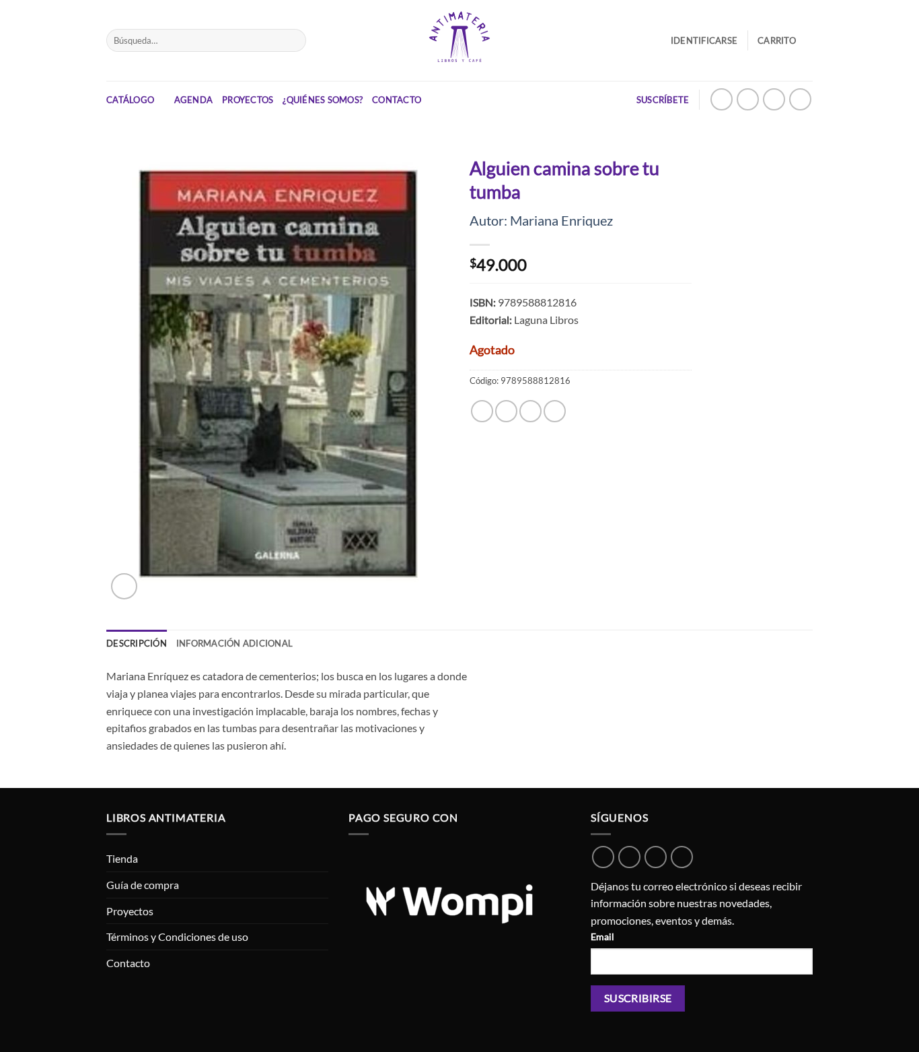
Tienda (122, 858)
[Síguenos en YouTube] (800, 99)
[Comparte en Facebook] (482, 411)
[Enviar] (293, 40)
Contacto (396, 99)
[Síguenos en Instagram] (748, 99)
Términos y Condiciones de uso (177, 936)
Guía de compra (142, 884)
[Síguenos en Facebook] (774, 99)
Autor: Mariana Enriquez (541, 220)
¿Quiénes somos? (323, 99)
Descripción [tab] (136, 643)
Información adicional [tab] (234, 643)
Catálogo (130, 99)
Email (602, 936)
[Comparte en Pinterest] (555, 411)
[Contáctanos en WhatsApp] (721, 99)
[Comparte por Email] (530, 411)
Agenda (193, 99)
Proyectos (247, 99)
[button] (785, 40)
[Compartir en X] (506, 411)
